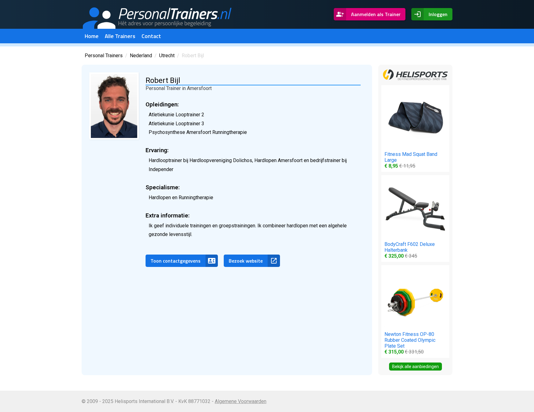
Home (92, 36)
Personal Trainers (104, 55)
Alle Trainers (120, 36)
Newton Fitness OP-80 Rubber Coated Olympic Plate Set (409, 343)
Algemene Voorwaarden (240, 401)
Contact (151, 36)
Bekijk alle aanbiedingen (415, 366)
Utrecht (167, 55)
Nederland (141, 55)
